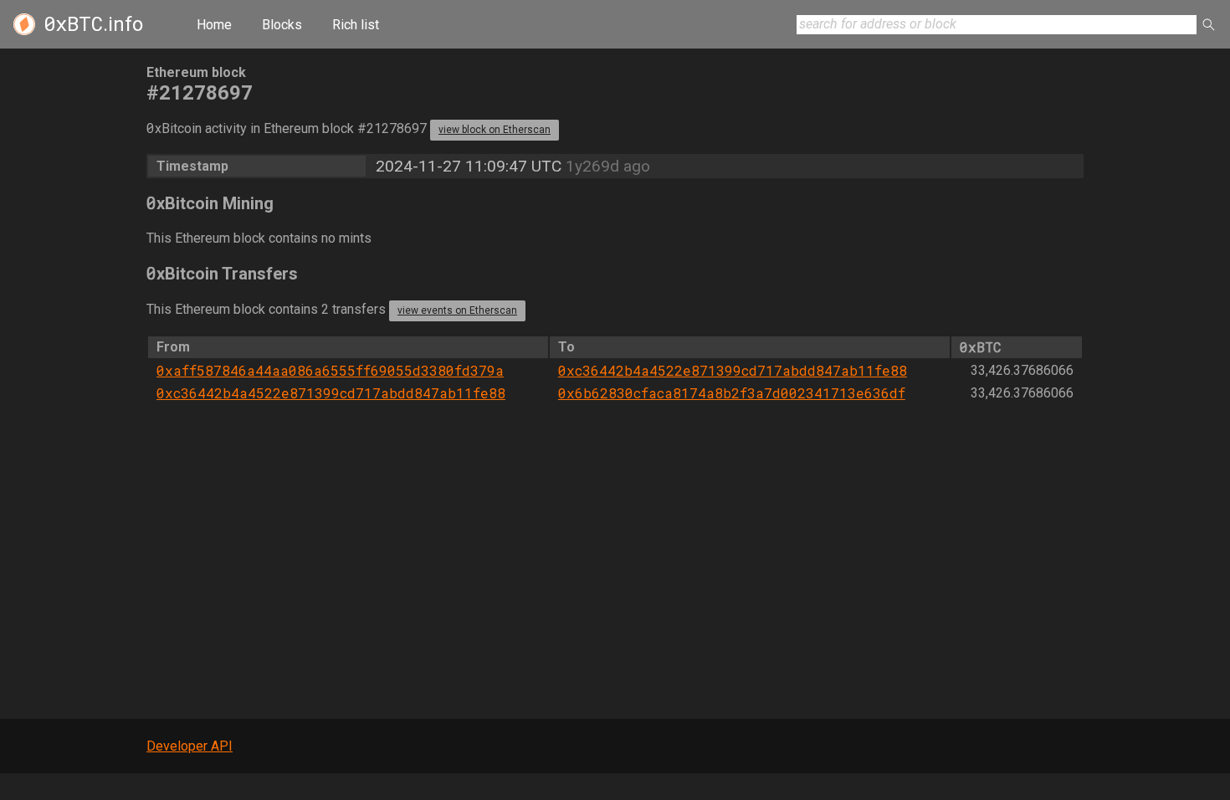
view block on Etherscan (494, 130)
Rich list (355, 25)
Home (214, 25)
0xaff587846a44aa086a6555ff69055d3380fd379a (330, 370)
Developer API (189, 746)
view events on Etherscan (457, 310)
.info (93, 24)
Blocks (282, 25)
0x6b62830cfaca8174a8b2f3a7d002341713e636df (731, 393)
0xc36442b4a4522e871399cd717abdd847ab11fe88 (732, 370)
